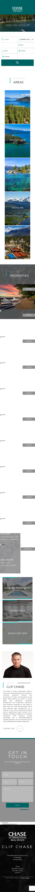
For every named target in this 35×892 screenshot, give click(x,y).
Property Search (18, 868)
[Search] (17, 63)
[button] (11, 39)
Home (17, 866)
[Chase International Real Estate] (17, 9)
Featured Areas (17, 870)
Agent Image (25, 878)
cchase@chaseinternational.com (9, 824)
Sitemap (26, 877)
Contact (17, 872)
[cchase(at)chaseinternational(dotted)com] (31, 2)
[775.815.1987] (17, 2)
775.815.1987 (5, 822)
